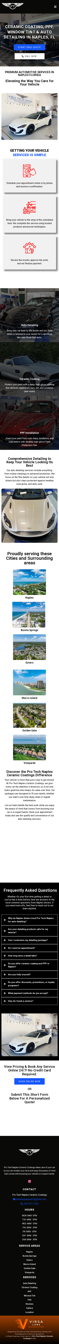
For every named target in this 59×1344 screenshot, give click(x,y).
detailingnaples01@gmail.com (31, 1199)
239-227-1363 (31, 1203)
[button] (54, 7)
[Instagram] (29, 1181)
